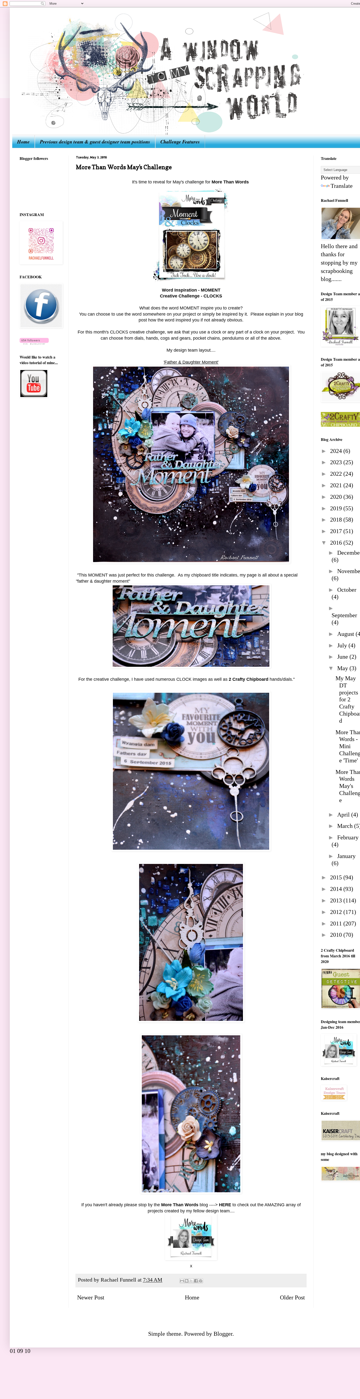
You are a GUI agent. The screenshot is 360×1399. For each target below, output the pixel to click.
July (342, 645)
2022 (336, 474)
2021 (336, 485)
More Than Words (230, 182)
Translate (342, 186)
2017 (336, 531)
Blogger (223, 1334)
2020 (336, 497)
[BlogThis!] (186, 1280)
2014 (336, 889)
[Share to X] (191, 1280)
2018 (336, 519)
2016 (336, 542)
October (346, 590)
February (348, 837)
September (344, 615)
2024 (336, 451)
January (346, 856)
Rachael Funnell (119, 1280)
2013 (336, 900)
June (343, 657)
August (346, 634)
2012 (336, 912)
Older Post (292, 1297)
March (345, 826)
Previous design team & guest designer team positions (95, 141)
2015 (336, 877)
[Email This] (182, 1280)
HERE (225, 1204)
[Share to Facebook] (195, 1280)
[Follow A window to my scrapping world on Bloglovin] (34, 342)
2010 (336, 935)
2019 (336, 508)
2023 (336, 462)
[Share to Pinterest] (200, 1280)
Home (23, 141)
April (344, 814)
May (343, 668)
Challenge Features (180, 141)
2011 (336, 923)
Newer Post (90, 1297)
